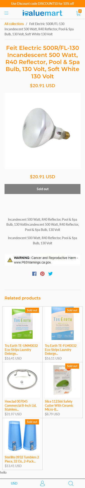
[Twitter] (50, 273)
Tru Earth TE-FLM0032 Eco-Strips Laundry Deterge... (61, 349)
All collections (14, 24)
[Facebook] (34, 273)
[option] (42, 131)
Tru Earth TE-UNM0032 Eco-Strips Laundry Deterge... (21, 349)
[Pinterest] (42, 273)
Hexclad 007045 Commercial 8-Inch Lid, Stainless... (20, 405)
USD (14, 483)
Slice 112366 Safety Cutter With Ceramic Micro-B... (59, 405)
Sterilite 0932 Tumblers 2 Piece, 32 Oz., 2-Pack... (22, 459)
